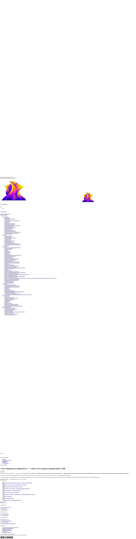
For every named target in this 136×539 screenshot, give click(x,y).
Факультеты (5, 75)
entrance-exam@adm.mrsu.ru (5, 168)
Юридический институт (9, 74)
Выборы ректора (6, 463)
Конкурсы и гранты (8, 114)
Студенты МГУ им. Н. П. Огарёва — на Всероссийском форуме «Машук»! (16, 488)
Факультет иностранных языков (10, 78)
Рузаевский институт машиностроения (12, 83)
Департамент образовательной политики (12, 87)
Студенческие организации (10, 134)
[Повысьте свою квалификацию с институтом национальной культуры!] (1, 472)
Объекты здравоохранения (9, 132)
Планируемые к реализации (10, 101)
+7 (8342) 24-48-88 (5, 515)
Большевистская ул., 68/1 (4, 159)
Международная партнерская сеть (11, 120)
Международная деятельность (10, 119)
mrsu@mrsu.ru (4, 508)
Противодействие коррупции (10, 45)
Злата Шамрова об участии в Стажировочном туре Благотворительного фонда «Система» (19, 494)
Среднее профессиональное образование (12, 142)
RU (1, 33)
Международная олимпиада (10, 146)
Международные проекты (9, 121)
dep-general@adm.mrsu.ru (4, 161)
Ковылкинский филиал (9, 82)
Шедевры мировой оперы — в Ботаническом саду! (12, 490)
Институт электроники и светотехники (12, 70)
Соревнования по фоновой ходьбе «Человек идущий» (12, 486)
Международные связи (7, 118)
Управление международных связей (11, 89)
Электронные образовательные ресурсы (12, 104)
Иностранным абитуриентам (10, 145)
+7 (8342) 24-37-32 (3, 163)
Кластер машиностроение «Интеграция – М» (13, 56)
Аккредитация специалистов (10, 103)
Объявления (5, 462)
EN (1, 34)
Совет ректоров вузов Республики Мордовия (13, 44)
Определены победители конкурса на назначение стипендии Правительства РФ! (17, 482)
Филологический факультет (10, 80)
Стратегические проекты (9, 52)
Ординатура (7, 99)
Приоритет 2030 (5, 49)
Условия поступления (9, 122)
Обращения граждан (8, 46)
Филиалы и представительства (8, 81)
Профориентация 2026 (9, 150)
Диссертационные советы (9, 108)
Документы (7, 42)
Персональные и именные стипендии (11, 116)
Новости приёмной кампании (10, 149)
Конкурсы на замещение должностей (11, 115)
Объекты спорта (8, 131)
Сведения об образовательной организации (12, 37)
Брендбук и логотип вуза (7, 532)
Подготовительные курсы (9, 152)
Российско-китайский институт (10, 153)
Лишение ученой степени (9, 110)
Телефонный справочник (9, 47)
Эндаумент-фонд (8, 43)
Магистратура (7, 141)
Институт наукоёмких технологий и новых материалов (15, 67)
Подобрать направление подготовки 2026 (12, 147)
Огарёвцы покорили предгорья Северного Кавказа (12, 500)
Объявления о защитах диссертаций (11, 109)
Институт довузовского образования (11, 64)
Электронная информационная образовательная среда (14, 102)
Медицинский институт (9, 72)
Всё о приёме (7, 139)
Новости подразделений (7, 460)
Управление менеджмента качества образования (13, 88)
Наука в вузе (7, 107)
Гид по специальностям (9, 148)
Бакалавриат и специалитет (10, 140)
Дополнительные (8, 100)
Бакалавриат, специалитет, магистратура (12, 97)
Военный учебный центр (9, 76)
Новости (6, 51)
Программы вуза (8, 41)
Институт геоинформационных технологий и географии (15, 63)
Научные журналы (8, 111)
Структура (6, 40)
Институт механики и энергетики (11, 66)
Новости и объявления (9, 38)
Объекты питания (8, 130)
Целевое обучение (8, 151)
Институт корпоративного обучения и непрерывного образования (17, 65)
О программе (7, 50)
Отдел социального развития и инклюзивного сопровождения (16, 90)
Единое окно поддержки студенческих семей (13, 136)
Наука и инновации (6, 106)
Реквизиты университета (7, 529)
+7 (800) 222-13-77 (3, 170)
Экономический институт (9, 73)
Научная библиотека (8, 133)
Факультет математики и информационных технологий (15, 79)
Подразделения (5, 85)
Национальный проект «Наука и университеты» (13, 117)
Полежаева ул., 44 (3, 166)
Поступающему (5, 138)
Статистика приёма (8, 155)
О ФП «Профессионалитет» (10, 55)
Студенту (4, 235)
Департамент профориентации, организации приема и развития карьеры (18, 86)
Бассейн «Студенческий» (7, 496)
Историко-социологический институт (11, 71)
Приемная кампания (8, 57)
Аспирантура (7, 98)
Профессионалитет (6, 54)
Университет (5, 36)
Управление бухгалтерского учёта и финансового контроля (15, 91)
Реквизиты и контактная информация (11, 48)
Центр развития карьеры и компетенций (12, 135)
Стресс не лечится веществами (8, 498)
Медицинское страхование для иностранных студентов (15, 123)
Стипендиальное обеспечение (10, 129)
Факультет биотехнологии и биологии (12, 77)
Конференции (7, 112)
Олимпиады (7, 113)
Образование (5, 95)
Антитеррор (7, 137)
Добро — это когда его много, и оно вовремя (11, 492)
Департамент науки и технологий (11, 92)
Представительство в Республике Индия (12, 84)
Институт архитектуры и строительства (12, 62)
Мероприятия (5, 461)
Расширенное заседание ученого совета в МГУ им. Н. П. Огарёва (14, 484)
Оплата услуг (5, 531)
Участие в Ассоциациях (9, 124)
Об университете (8, 39)
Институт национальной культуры (11, 68)
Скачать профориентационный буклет (9, 523)
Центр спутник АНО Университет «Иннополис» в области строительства (18, 105)
